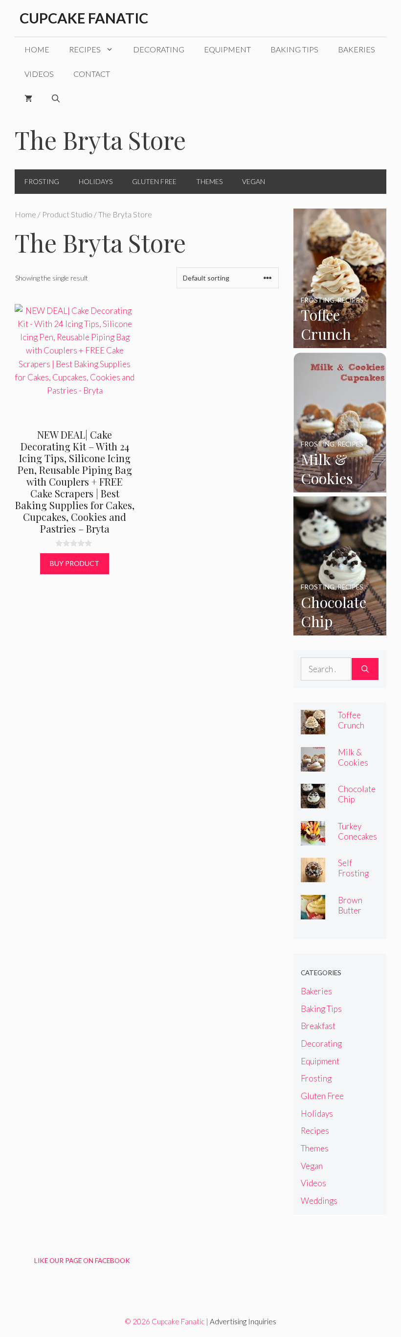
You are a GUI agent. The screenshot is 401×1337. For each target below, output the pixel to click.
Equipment (227, 49)
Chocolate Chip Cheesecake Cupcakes (358, 804)
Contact (91, 73)
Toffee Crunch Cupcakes (355, 725)
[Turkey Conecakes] (313, 839)
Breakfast (318, 1026)
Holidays (95, 181)
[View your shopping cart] (28, 98)
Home (36, 49)
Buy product (74, 563)
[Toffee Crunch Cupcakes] (339, 341)
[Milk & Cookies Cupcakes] (339, 485)
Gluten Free (154, 181)
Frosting (41, 181)
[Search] (365, 669)
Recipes (85, 49)
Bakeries (356, 49)
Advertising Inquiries (243, 1321)
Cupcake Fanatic (84, 17)
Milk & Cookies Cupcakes (355, 762)
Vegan (253, 181)
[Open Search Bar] (55, 98)
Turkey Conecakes (357, 831)
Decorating (158, 49)
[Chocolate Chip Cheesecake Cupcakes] (339, 629)
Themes (209, 181)
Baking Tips (294, 49)
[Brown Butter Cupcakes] (313, 913)
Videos (39, 73)
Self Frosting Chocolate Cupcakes (357, 878)
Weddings (319, 1201)
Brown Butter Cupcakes (355, 910)
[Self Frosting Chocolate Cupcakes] (313, 875)
